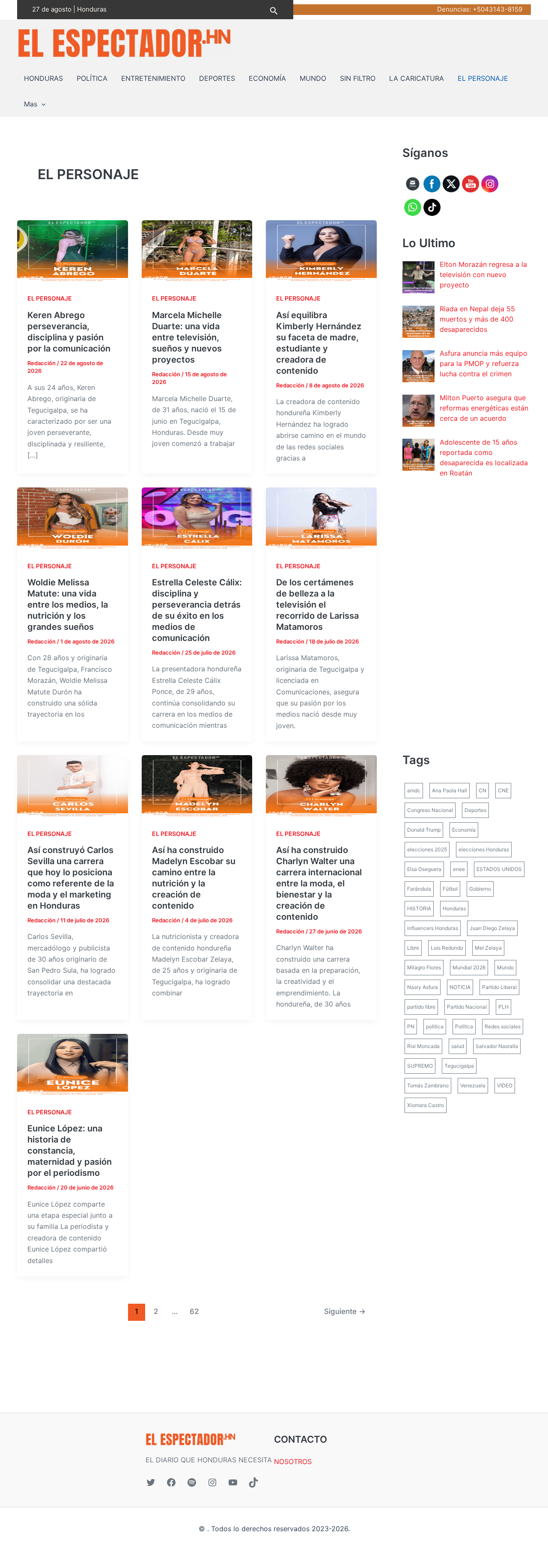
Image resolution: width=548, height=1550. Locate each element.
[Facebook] (171, 1482)
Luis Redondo (447, 948)
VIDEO (504, 1085)
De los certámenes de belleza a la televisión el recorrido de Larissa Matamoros (317, 604)
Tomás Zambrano (428, 1085)
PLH (503, 1007)
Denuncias (453, 9)
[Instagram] (212, 1482)
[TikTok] (253, 1482)
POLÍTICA (92, 78)
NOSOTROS (293, 1461)
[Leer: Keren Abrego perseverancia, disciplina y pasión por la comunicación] (72, 250)
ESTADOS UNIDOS (499, 869)
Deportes (475, 810)
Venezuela (472, 1085)
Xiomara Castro (425, 1105)
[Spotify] (192, 1482)
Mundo (505, 967)
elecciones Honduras (484, 849)
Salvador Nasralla (497, 1046)
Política (464, 1026)
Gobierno (480, 889)
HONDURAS (43, 78)
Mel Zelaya (488, 948)
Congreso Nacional (430, 810)
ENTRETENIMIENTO (153, 78)
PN (410, 1026)
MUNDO (313, 78)
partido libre (421, 1007)
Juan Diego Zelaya (492, 928)
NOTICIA (460, 987)
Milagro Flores (424, 967)
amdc (413, 790)
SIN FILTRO (357, 78)
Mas (30, 104)
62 (194, 1311)
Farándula (419, 889)
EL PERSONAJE (483, 78)
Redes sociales (503, 1026)
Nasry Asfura (422, 987)
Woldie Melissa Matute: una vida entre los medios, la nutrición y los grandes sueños (67, 604)
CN (482, 790)
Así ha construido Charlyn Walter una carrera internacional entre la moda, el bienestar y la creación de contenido (319, 883)
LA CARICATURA (416, 78)
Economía (464, 830)
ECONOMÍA (267, 78)
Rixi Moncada (423, 1046)
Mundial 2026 (469, 967)
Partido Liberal (499, 987)
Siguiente (345, 1311)
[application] (41, 104)
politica (435, 1026)
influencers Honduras (432, 928)
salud (457, 1046)
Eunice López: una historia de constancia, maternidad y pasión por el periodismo (69, 1150)
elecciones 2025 (427, 849)
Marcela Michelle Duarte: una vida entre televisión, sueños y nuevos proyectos (187, 337)
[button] (274, 9)
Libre (413, 948)
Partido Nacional (467, 1007)
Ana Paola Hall (449, 790)
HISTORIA (419, 908)
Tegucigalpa (459, 1066)
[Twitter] (151, 1482)
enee (459, 869)
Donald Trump (424, 830)
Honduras (454, 908)
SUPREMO (420, 1066)
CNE (503, 790)
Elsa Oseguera (424, 869)
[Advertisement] (466, 615)
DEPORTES (217, 78)
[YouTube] (233, 1482)
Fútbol (450, 889)
